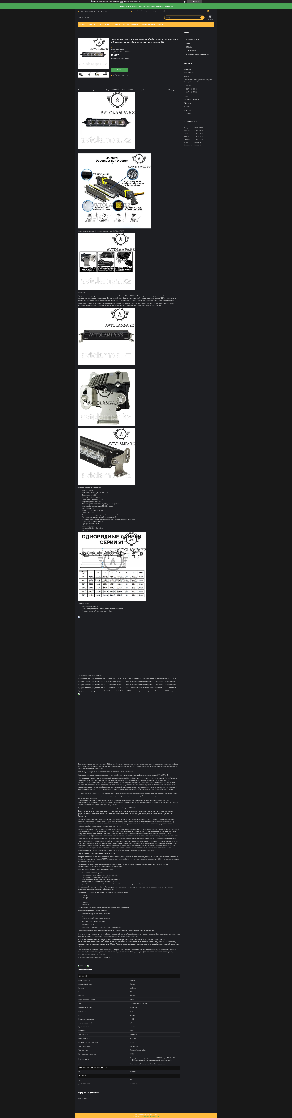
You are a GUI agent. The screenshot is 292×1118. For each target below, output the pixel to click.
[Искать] (202, 18)
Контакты (116, 24)
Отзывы (189, 47)
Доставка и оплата (130, 24)
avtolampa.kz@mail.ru (191, 99)
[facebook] (82, 965)
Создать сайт (128, 1)
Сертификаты (191, 51)
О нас (107, 24)
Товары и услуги (94, 24)
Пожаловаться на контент (150, 1116)
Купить (119, 70)
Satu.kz (156, 1114)
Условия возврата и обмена (152, 24)
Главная (82, 24)
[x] (88, 965)
